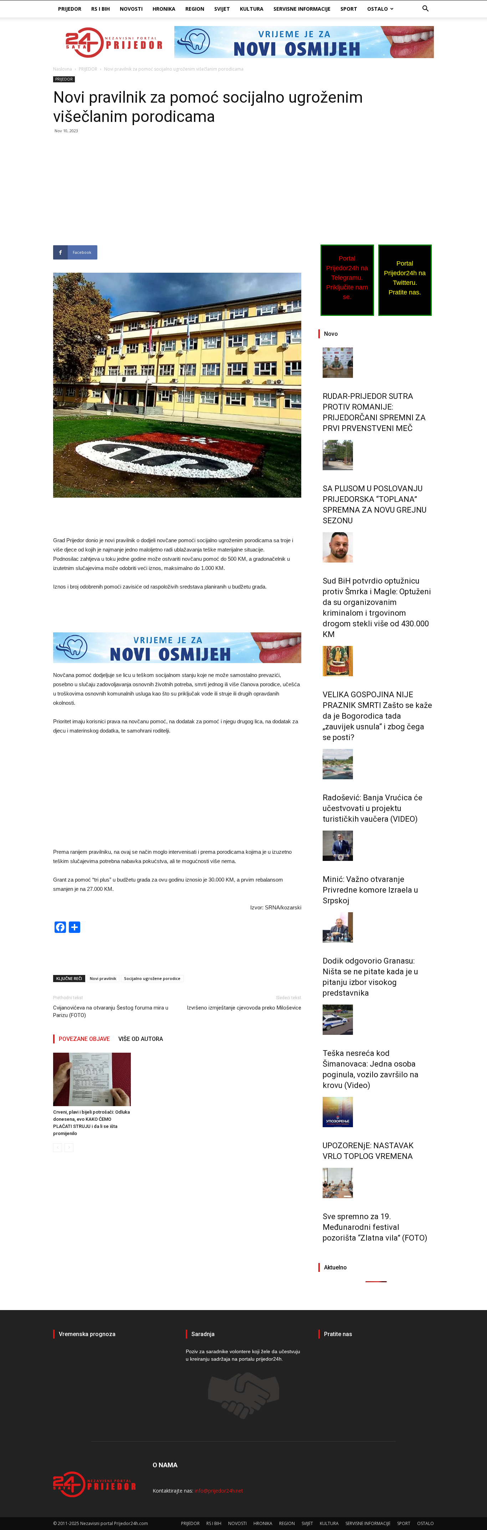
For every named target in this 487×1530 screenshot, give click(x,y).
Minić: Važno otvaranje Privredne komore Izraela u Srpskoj (370, 890)
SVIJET (222, 8)
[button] (425, 9)
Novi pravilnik (103, 978)
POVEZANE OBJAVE (84, 1039)
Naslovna (62, 69)
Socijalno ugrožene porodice (152, 978)
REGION (194, 8)
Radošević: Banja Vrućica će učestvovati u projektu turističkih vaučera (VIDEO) (372, 808)
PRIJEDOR (69, 8)
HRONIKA (164, 8)
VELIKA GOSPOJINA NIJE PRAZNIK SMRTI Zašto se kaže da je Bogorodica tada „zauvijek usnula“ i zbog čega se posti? (377, 716)
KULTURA (251, 8)
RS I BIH (100, 8)
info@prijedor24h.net (219, 1490)
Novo (331, 333)
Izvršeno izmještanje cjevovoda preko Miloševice (244, 1008)
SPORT (348, 8)
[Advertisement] (177, 192)
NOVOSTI (131, 8)
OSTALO (377, 8)
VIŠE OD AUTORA (140, 1039)
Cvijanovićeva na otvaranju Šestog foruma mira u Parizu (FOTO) (110, 1011)
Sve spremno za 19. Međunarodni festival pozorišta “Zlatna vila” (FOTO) (375, 1227)
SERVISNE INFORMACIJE (301, 8)
